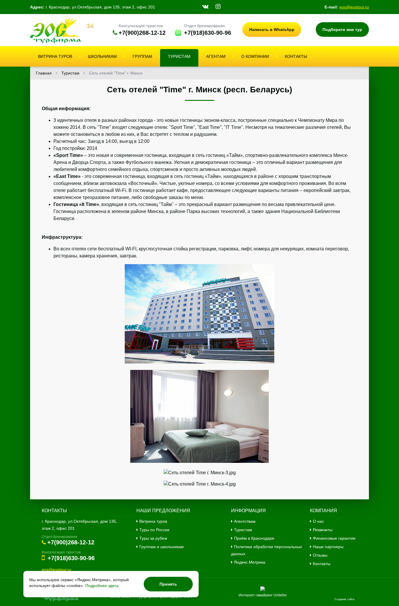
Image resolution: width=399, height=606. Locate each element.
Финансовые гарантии (334, 538)
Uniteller (280, 595)
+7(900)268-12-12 (142, 33)
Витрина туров (153, 521)
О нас (318, 521)
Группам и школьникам (161, 546)
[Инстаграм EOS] (218, 6)
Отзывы (320, 555)
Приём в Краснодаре (254, 538)
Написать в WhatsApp (271, 29)
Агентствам (245, 521)
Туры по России (154, 529)
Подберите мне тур (342, 29)
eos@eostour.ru (354, 7)
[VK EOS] (205, 6)
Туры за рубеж (153, 538)
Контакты (321, 563)
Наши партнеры (328, 546)
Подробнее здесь (102, 585)
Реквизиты (322, 529)
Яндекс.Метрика (249, 562)
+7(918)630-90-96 (207, 33)
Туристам (243, 529)
